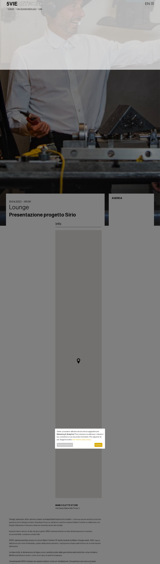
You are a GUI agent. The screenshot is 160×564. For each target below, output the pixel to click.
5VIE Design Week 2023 (26, 9)
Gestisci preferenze (65, 445)
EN (147, 4)
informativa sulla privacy (81, 440)
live (40, 9)
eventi (11, 9)
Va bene (98, 445)
